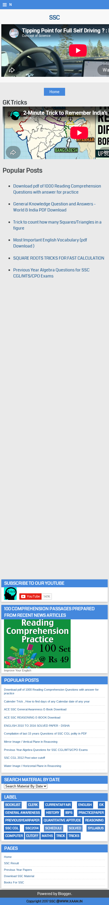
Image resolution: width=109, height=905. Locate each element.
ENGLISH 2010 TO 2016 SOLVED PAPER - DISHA (37, 725)
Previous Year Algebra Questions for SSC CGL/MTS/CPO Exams (51, 273)
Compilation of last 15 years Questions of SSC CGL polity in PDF (45, 733)
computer (14, 835)
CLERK (33, 804)
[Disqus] (54, 358)
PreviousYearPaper (22, 820)
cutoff (32, 835)
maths (47, 835)
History (52, 812)
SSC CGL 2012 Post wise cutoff (24, 757)
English (85, 804)
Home (54, 91)
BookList (12, 804)
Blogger (64, 893)
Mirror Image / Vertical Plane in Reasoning (30, 741)
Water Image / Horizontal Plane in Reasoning (32, 765)
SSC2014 (32, 828)
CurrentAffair (58, 804)
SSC (54, 17)
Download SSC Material (19, 876)
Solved (75, 828)
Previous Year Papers (18, 869)
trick (60, 835)
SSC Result (11, 863)
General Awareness (22, 812)
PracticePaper (91, 812)
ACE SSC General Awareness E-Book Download (35, 709)
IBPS (68, 812)
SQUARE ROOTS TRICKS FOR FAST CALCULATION (58, 258)
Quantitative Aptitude (62, 820)
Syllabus (96, 828)
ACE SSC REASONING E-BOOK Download (32, 717)
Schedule (53, 828)
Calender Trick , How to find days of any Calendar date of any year (47, 701)
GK (101, 804)
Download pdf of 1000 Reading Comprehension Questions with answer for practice (57, 189)
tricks (74, 835)
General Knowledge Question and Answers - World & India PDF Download (54, 207)
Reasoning (94, 820)
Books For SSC (14, 882)
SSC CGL (12, 828)
